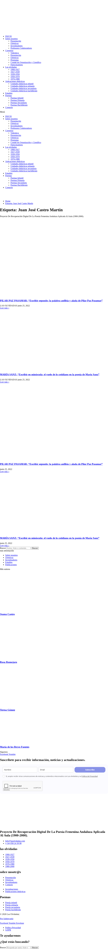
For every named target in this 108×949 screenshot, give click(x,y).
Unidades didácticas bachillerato (24, 91)
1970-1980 (15, 79)
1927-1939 (15, 72)
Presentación (16, 41)
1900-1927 (15, 69)
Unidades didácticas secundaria (23, 88)
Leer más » (4, 308)
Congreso (9, 50)
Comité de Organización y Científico (26, 62)
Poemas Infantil (17, 98)
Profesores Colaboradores (21, 48)
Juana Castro (7, 614)
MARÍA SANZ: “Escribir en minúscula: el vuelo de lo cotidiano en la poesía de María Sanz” (49, 374)
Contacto (9, 107)
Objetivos (15, 43)
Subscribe (90, 769)
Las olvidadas (11, 67)
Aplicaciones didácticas (15, 81)
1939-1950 (15, 74)
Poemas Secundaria (19, 103)
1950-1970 (15, 76)
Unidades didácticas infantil (22, 84)
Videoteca (15, 53)
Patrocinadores (17, 65)
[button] (54, 112)
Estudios (8, 93)
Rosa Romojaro (8, 662)
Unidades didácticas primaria (23, 86)
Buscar (3, 548)
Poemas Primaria (17, 100)
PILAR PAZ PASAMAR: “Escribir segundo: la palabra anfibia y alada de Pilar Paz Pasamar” (51, 300)
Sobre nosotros (11, 39)
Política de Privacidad (90, 776)
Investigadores (17, 46)
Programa (15, 60)
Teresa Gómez (7, 710)
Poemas (8, 95)
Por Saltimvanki (6, 919)
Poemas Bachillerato (19, 105)
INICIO (8, 36)
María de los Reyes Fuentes (14, 747)
